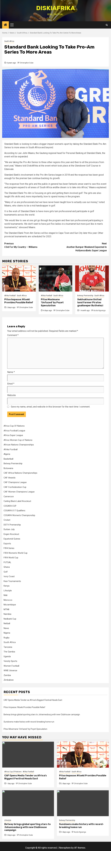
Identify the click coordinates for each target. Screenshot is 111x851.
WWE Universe (10, 670)
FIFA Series (9, 548)
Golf (6, 571)
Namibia (7, 614)
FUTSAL (7, 562)
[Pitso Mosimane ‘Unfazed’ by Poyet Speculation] (55, 278)
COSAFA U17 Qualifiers (14, 510)
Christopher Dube (26, 63)
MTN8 (6, 609)
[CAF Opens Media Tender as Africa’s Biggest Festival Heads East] (28, 755)
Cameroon (9, 496)
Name (11, 372)
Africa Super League (13, 435)
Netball (7, 623)
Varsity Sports (10, 661)
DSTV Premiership (12, 524)
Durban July (9, 529)
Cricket (7, 520)
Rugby (6, 637)
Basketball (8, 459)
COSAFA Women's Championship (19, 515)
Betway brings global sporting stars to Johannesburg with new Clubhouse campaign (42, 714)
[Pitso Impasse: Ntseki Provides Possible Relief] (19, 278)
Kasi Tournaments (12, 581)
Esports (7, 543)
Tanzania (8, 647)
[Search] (107, 25)
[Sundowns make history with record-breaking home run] (83, 803)
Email (10, 383)
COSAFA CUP (10, 506)
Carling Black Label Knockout (17, 501)
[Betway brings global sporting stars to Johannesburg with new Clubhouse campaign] (28, 803)
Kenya (6, 586)
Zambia (7, 675)
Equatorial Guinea (12, 538)
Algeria (7, 454)
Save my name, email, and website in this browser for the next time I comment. (50, 406)
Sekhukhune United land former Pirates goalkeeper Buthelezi (90, 302)
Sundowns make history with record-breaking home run (29, 722)
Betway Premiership (85, 296)
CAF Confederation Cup (15, 487)
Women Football (11, 666)
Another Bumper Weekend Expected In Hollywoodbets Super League (86, 247)
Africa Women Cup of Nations (18, 440)
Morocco (8, 600)
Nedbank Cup (10, 619)
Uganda (7, 656)
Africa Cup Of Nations (14, 426)
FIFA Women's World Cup (15, 553)
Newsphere (65, 847)
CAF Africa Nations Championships (20, 473)
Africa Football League (14, 430)
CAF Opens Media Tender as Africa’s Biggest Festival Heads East (33, 700)
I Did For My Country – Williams (20, 245)
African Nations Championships (19, 444)
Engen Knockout (11, 534)
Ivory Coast (9, 576)
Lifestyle (8, 590)
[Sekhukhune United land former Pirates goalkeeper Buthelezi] (92, 278)
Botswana (8, 468)
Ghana (7, 567)
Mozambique (10, 604)
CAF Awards (9, 477)
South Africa (9, 41)
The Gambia (9, 651)
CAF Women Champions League (19, 491)
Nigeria (7, 633)
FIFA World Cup (11, 557)
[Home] (5, 25)
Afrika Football (10, 296)
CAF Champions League (15, 482)
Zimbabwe (9, 680)
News (6, 628)
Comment (12, 335)
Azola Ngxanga (99, 310)
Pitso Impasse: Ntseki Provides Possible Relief (18, 301)
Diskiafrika (55, 8)
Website (11, 395)
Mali (5, 595)
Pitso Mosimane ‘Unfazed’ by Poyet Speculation (52, 302)
